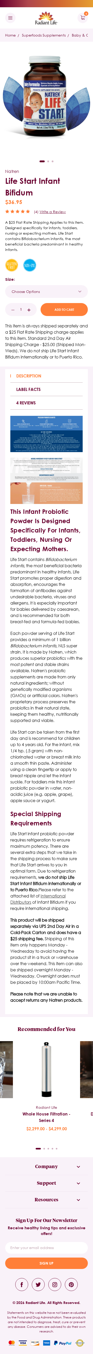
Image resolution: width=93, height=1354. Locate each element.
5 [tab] (56, 1148)
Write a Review (53, 211)
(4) (36, 211)
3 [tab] (52, 161)
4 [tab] (52, 1148)
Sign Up (46, 1263)
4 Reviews (26, 402)
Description (28, 375)
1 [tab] (42, 161)
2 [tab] (48, 161)
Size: (10, 279)
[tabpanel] (47, 1086)
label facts (28, 389)
